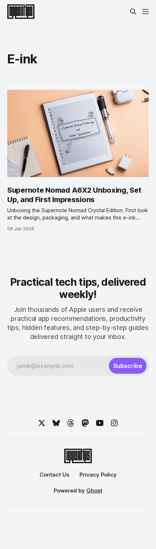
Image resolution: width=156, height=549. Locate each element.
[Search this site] (133, 11)
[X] (41, 423)
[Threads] (70, 423)
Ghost (94, 490)
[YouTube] (99, 423)
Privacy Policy (98, 474)
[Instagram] (114, 423)
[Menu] (145, 11)
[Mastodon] (85, 423)
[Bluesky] (56, 423)
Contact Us (54, 474)
